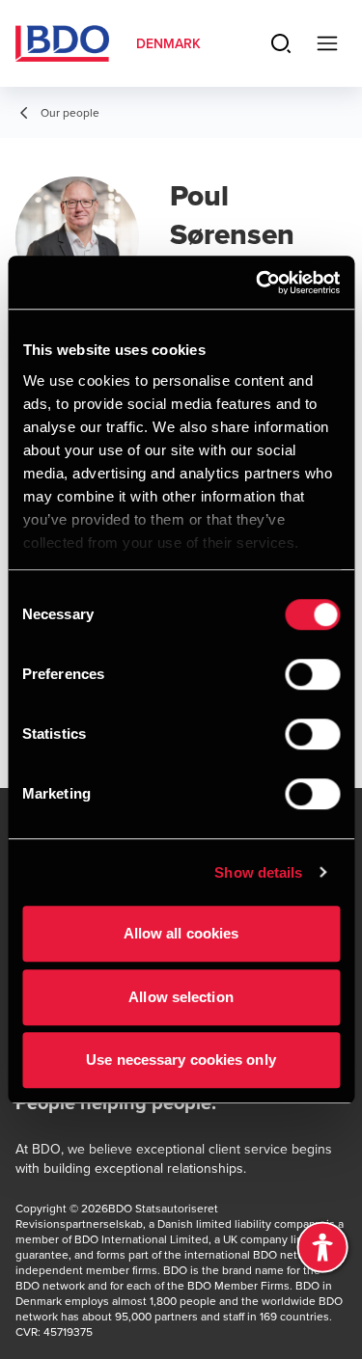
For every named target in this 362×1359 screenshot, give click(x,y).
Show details (258, 872)
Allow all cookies (181, 933)
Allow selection (181, 997)
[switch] (312, 674)
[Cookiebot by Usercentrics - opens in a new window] (258, 282)
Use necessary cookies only (181, 1059)
